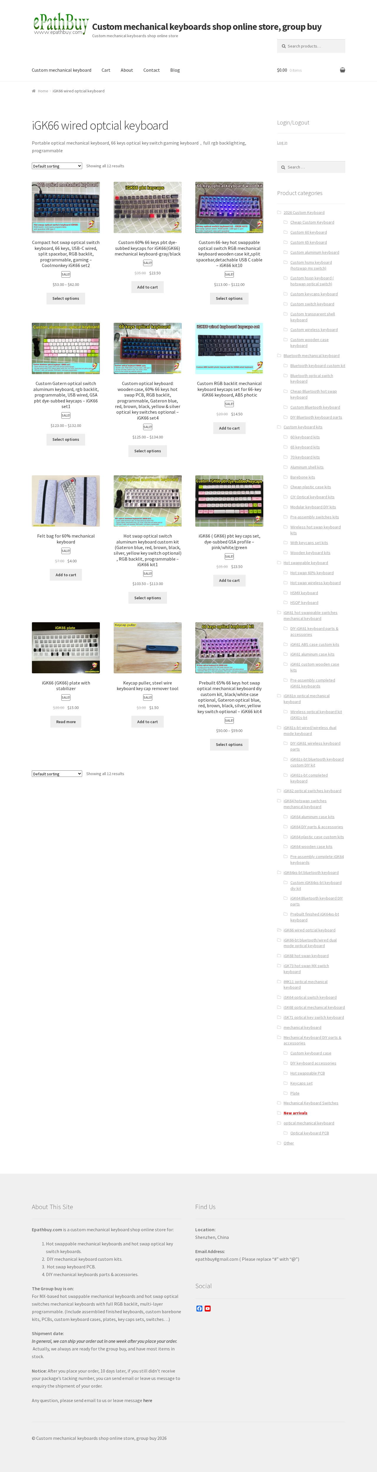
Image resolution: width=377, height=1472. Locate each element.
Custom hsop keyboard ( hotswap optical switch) (312, 280)
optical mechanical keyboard (309, 1123)
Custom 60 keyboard (308, 232)
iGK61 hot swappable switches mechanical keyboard (311, 615)
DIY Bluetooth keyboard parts (316, 417)
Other (289, 1143)
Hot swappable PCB (307, 1073)
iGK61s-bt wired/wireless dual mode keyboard (310, 730)
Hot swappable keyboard (306, 562)
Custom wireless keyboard (314, 329)
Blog (175, 70)
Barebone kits (302, 477)
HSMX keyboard (304, 592)
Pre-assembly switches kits (314, 517)
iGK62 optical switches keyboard (312, 790)
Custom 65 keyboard (308, 242)
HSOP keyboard (304, 602)
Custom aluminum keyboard (314, 252)
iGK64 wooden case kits (311, 846)
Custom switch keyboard (312, 304)
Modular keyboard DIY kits (313, 507)
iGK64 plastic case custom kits (317, 836)
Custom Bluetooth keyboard (315, 407)
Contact (151, 70)
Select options (65, 298)
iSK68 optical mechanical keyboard (314, 1007)
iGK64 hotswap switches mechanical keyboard (305, 803)
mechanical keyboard (302, 1027)
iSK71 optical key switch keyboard (314, 1017)
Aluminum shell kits (307, 467)
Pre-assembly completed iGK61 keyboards (312, 683)
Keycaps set (301, 1083)
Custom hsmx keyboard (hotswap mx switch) (311, 265)
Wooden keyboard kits (310, 552)
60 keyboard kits (305, 437)
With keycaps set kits (309, 542)
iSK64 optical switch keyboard (310, 997)
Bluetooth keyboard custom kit (317, 365)
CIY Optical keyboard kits (312, 497)
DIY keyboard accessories (313, 1063)
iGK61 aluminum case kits (312, 654)
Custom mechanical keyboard (61, 70)
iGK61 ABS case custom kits (314, 644)
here (147, 1400)
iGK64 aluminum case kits (312, 816)
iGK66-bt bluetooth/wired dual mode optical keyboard (310, 943)
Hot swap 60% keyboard (312, 572)
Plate (295, 1093)
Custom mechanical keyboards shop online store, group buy (207, 26)
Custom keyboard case (310, 1053)
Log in (282, 142)
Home (43, 91)
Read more (66, 721)
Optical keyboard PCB (309, 1133)
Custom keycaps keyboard (314, 294)
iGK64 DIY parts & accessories (316, 826)
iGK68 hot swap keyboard (306, 955)
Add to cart (147, 287)
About (127, 70)
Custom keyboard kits (303, 427)
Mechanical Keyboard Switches (311, 1103)
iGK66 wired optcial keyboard (309, 930)
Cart (106, 70)
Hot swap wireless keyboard (315, 582)
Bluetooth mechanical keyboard (312, 355)
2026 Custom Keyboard (304, 212)
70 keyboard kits (305, 457)
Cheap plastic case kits (310, 486)
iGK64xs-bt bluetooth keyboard (311, 872)
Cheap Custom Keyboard (312, 222)
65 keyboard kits (305, 447)
